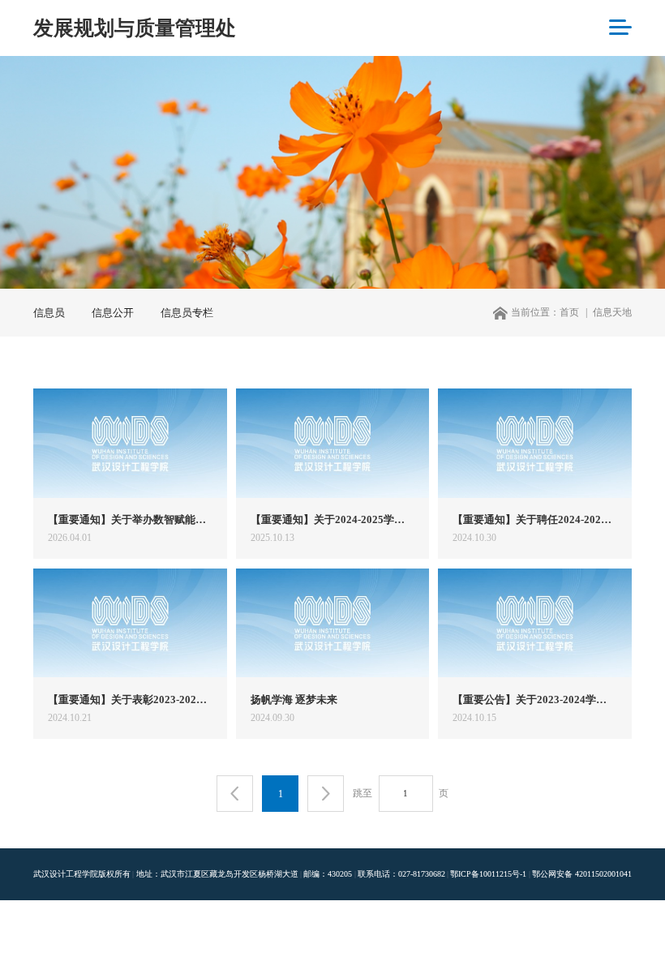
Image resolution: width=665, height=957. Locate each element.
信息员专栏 (187, 313)
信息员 (49, 313)
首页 (569, 312)
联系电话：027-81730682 (401, 873)
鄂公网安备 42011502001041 (582, 873)
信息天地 (612, 312)
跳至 (362, 793)
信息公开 (113, 313)
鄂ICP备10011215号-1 (488, 873)
